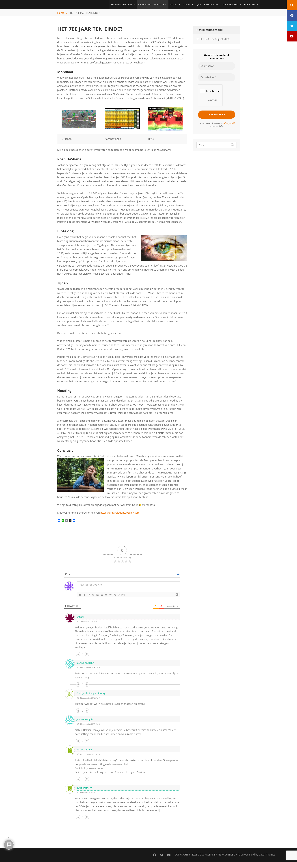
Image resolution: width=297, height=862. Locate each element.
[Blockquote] (106, 595)
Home (62, 13)
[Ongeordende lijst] (102, 595)
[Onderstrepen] (89, 595)
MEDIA (186, 4)
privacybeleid (229, 123)
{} (119, 594)
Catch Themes (267, 854)
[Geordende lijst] (97, 595)
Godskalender (207, 854)
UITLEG (173, 4)
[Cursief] (84, 595)
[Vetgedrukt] (80, 595)
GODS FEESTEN (230, 4)
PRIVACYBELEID (226, 854)
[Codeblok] (110, 595)
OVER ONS (249, 4)
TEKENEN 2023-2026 (121, 4)
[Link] (115, 595)
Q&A (198, 4)
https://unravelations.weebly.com (120, 512)
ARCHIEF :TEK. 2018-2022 (151, 4)
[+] (123, 594)
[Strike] (93, 595)
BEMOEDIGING (211, 4)
